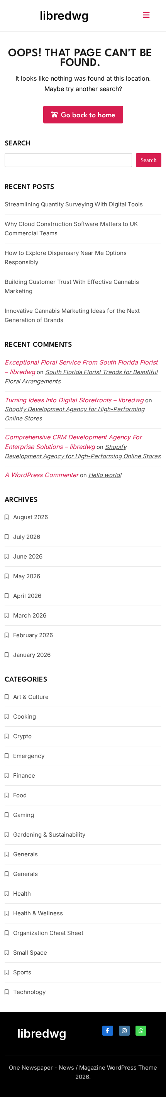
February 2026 (33, 635)
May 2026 (26, 576)
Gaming (23, 815)
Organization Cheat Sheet (48, 933)
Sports (22, 972)
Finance (24, 775)
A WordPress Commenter (41, 475)
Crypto (22, 736)
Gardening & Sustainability (49, 834)
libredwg (64, 15)
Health (22, 893)
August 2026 (30, 517)
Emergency (28, 755)
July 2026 (26, 536)
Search (18, 143)
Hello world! (104, 475)
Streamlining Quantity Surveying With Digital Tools (74, 204)
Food (20, 795)
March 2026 (29, 615)
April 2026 (27, 595)
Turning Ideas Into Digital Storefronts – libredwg (74, 400)
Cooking (24, 716)
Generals (25, 854)
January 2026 (32, 654)
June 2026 (27, 556)
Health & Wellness (38, 913)
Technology (29, 992)
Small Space (30, 952)
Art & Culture (31, 696)
